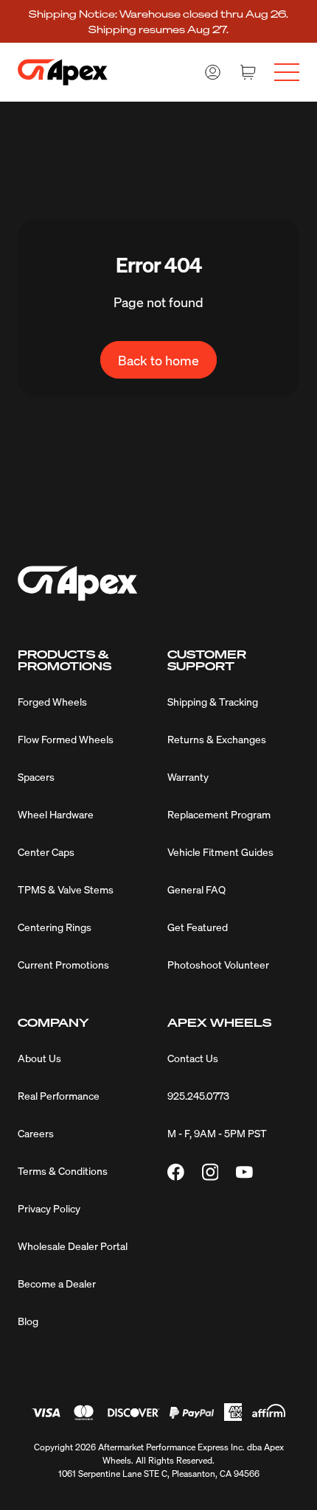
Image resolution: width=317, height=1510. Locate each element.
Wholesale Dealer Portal (73, 1245)
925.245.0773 (198, 1095)
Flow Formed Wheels (66, 738)
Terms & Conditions (63, 1170)
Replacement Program (219, 814)
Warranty (188, 776)
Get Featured (197, 926)
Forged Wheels (52, 701)
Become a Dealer (57, 1283)
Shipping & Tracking (212, 701)
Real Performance (59, 1095)
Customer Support (206, 660)
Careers (36, 1132)
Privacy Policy (49, 1208)
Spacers (36, 776)
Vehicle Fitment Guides (220, 851)
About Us (39, 1057)
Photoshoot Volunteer (218, 964)
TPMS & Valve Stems (66, 889)
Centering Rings (54, 926)
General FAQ (196, 889)
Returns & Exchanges (216, 738)
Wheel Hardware (56, 814)
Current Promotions (63, 964)
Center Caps (46, 851)
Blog (28, 1320)
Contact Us (192, 1057)
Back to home (158, 359)
